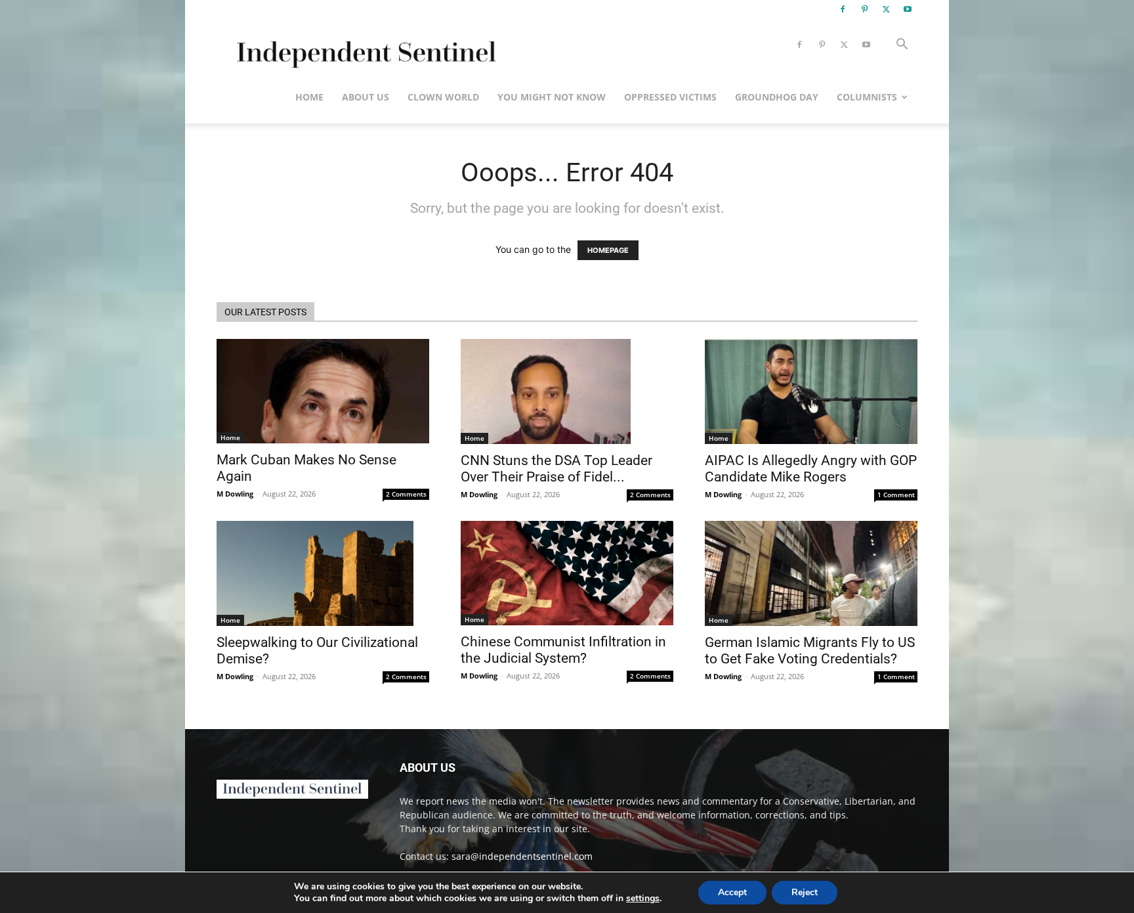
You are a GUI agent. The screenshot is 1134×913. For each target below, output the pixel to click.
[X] (886, 9)
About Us (365, 97)
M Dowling (235, 494)
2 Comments (406, 494)
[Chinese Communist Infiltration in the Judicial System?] (567, 573)
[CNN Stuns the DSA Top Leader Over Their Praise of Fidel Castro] (567, 391)
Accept (732, 892)
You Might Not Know (551, 97)
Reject (804, 892)
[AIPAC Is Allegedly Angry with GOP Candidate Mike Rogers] (811, 391)
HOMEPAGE (608, 250)
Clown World (443, 97)
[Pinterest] (864, 9)
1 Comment (896, 494)
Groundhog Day (776, 97)
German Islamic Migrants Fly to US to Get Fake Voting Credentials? (810, 651)
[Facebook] (842, 9)
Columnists (867, 97)
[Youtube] (907, 9)
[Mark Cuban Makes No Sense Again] (323, 391)
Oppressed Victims (670, 97)
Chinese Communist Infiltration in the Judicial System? (563, 650)
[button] (901, 45)
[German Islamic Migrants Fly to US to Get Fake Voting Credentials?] (811, 573)
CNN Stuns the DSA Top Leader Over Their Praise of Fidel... (556, 469)
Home (309, 97)
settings (643, 898)
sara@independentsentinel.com (522, 856)
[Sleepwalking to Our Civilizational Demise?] (323, 573)
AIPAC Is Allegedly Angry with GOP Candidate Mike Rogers (811, 469)
